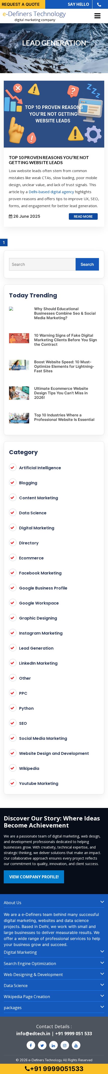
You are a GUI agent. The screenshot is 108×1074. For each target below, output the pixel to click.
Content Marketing (38, 498)
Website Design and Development (54, 753)
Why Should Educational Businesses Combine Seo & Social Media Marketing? (65, 313)
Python (26, 708)
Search (87, 264)
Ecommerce (31, 558)
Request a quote (21, 4)
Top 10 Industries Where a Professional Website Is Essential (64, 417)
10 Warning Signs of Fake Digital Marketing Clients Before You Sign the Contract (65, 340)
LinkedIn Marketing (38, 663)
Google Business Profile (43, 588)
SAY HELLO (78, 4)
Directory (29, 543)
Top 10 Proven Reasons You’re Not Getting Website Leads (49, 160)
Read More (83, 216)
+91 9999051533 (56, 1068)
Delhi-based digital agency (51, 191)
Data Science (32, 513)
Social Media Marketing (43, 738)
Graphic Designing (38, 618)
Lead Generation (36, 648)
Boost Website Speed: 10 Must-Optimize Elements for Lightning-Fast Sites (64, 366)
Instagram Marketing (41, 633)
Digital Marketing (36, 528)
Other (25, 678)
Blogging (28, 483)
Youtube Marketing (38, 783)
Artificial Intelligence (40, 468)
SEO (23, 723)
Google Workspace (39, 603)
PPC (23, 693)
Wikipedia (29, 768)
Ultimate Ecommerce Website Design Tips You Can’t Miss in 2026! (61, 393)
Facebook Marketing (40, 573)
